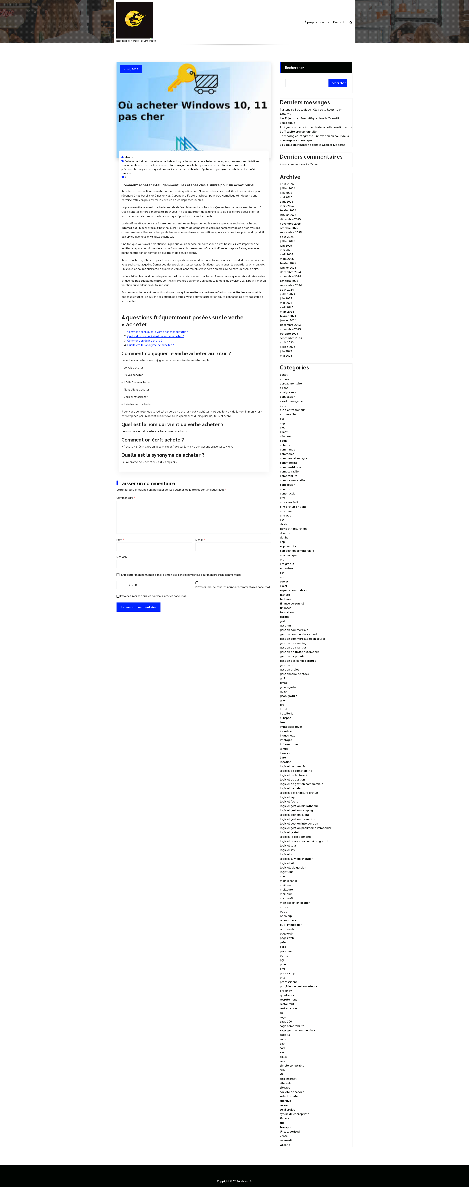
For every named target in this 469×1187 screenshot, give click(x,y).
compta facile (289, 471)
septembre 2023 (291, 338)
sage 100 (286, 1021)
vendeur (126, 173)
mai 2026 (286, 197)
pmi (282, 968)
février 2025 (288, 263)
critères (147, 164)
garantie (205, 164)
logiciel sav (287, 850)
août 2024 (287, 289)
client (284, 432)
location (285, 762)
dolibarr (285, 537)
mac (283, 876)
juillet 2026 (287, 188)
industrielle (287, 735)
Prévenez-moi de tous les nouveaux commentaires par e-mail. (233, 587)
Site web (122, 556)
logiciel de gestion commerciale (301, 784)
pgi (282, 960)
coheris (285, 445)
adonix (284, 379)
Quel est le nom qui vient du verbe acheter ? (155, 336)
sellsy (283, 1056)
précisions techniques (134, 169)
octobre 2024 (289, 281)
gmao (284, 682)
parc (283, 946)
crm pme (286, 511)
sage (283, 1017)
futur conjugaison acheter (183, 164)
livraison (227, 164)
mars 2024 (287, 311)
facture (285, 594)
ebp (282, 542)
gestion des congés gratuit (298, 660)
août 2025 (287, 237)
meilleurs (286, 894)
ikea (282, 722)
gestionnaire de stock (294, 674)
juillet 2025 (287, 241)
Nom (120, 539)
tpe (282, 1122)
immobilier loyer (291, 726)
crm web (285, 515)
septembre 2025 (291, 232)
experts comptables (293, 590)
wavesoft (286, 1140)
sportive (285, 1100)
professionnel (289, 982)
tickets (284, 1118)
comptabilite (288, 476)
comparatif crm (290, 467)
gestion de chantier (293, 647)
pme (283, 964)
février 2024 (288, 316)
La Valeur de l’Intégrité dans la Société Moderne (312, 144)
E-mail (200, 539)
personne (286, 951)
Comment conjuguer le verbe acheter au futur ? (157, 332)
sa (281, 1012)
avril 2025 (286, 254)
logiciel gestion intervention (299, 823)
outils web (287, 929)
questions (160, 169)
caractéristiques (251, 161)
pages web (287, 938)
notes (284, 907)
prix (151, 169)
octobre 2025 (289, 228)
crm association (290, 502)
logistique (286, 872)
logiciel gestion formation (297, 819)
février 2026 (288, 210)
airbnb (284, 388)
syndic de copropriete (294, 1114)
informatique (289, 744)
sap (282, 1043)
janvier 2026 (288, 215)
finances (285, 608)
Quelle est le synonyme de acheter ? (150, 345)
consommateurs (131, 164)
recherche (193, 169)
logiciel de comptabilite (296, 770)
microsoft (286, 898)
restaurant (287, 1004)
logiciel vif (287, 863)
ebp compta (288, 546)
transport (286, 1127)
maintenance (289, 880)
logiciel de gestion (292, 779)
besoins (235, 161)
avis (227, 161)
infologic (286, 740)
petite (284, 955)
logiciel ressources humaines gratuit (304, 841)
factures (285, 599)
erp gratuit (287, 564)
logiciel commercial (293, 766)
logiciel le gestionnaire (295, 836)
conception (287, 484)
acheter (218, 161)
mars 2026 (287, 206)
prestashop (287, 973)
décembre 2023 (290, 325)
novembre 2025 (290, 223)
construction (288, 493)
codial (284, 440)
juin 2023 (286, 351)
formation (287, 612)
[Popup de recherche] (350, 22)
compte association (293, 480)
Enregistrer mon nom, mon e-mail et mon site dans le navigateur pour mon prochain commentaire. (181, 574)
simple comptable (292, 1065)
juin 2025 (286, 245)
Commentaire (126, 497)
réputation (207, 169)
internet (216, 164)
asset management (293, 401)
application (287, 396)
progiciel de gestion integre (298, 986)
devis (283, 524)
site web (285, 1083)
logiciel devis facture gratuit (299, 792)
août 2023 (287, 342)
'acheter (130, 161)
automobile (288, 414)
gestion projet (289, 669)
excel (283, 586)
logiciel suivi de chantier (296, 858)
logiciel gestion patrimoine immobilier (305, 828)
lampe (284, 748)
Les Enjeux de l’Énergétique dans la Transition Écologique (311, 120)
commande (287, 449)
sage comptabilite (292, 1026)
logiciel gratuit (290, 832)
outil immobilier (291, 924)
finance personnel (292, 603)
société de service (292, 1092)
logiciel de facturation (295, 775)
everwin (285, 581)
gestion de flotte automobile (300, 652)
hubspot (285, 718)
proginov (286, 990)
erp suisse (286, 568)
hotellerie (286, 713)
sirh (282, 1070)
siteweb (285, 1087)
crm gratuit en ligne (293, 506)
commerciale (289, 462)
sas (282, 1052)
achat (284, 374)
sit (281, 1074)
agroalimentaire (291, 383)
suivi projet (287, 1109)
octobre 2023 (289, 333)
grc (282, 704)
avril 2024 (286, 307)
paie (283, 942)
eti (282, 577)
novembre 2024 (290, 276)
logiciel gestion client (294, 814)
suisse (284, 1105)
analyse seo (288, 392)
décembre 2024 (290, 272)
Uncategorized (290, 1131)
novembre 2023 (290, 329)
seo (282, 1061)
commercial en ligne (293, 458)
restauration (288, 1008)
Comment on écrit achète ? (144, 340)
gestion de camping (293, 643)
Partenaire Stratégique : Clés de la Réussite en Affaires (311, 111)
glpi (282, 678)
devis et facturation (293, 528)
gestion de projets (292, 656)
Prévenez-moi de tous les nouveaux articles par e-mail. (153, 596)
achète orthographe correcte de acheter (188, 161)
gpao (283, 691)
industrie (286, 731)
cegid (283, 423)
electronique (288, 555)
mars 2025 (287, 259)
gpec (283, 700)
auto (283, 405)
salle (283, 1039)
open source (288, 920)
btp (282, 418)
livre (283, 757)
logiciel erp (287, 797)
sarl (282, 1048)
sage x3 (285, 1034)
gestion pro (287, 665)
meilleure (286, 889)
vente (284, 1136)
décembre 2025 (290, 219)
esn (282, 572)
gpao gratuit (288, 696)
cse (282, 520)
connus (284, 489)
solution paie (289, 1096)
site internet (288, 1078)
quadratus (287, 995)
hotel (283, 709)
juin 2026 (286, 193)
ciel (282, 427)
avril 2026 (286, 201)
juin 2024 (286, 298)
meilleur (285, 885)
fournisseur (159, 164)
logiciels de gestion (293, 867)
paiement (239, 164)
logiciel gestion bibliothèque (299, 806)
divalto (285, 533)
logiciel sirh (287, 854)
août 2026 (287, 184)
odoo (283, 911)
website (285, 1144)
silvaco (128, 157)
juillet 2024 (287, 294)
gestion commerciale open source (303, 638)
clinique (285, 436)
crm (282, 498)
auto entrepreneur (292, 410)
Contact (338, 22)
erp (282, 559)
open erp (286, 916)
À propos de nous (317, 22)
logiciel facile (289, 801)
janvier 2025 (288, 267)
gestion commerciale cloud (298, 634)
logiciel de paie (290, 788)
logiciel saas (288, 845)
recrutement (288, 999)
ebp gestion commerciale (297, 550)
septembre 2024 (291, 285)
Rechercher (294, 67)
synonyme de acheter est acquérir (235, 169)
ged (282, 621)
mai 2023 (286, 355)
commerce (287, 454)
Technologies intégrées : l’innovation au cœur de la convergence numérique (314, 138)
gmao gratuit (289, 687)
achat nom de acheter (149, 161)
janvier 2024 (288, 320)
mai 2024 (286, 303)
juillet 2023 (287, 347)
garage (284, 616)
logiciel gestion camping (296, 810)
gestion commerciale (294, 630)
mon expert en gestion (295, 902)
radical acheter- (176, 169)
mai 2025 (286, 250)
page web (286, 933)
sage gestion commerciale (297, 1030)
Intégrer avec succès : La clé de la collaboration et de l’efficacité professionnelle (316, 129)
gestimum (286, 625)
